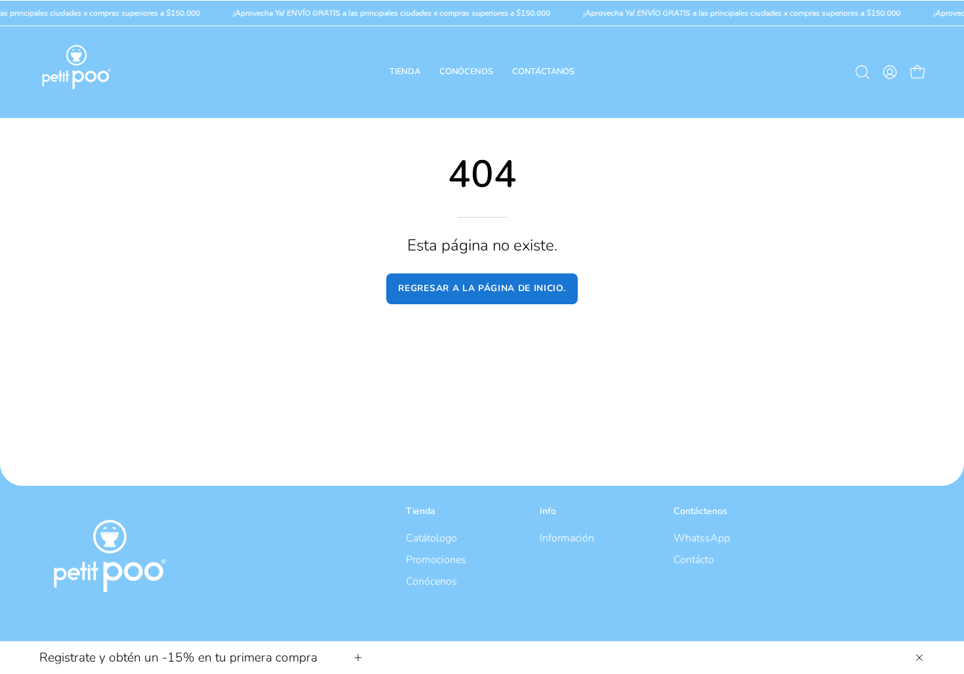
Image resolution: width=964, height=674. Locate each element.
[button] (862, 72)
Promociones (436, 559)
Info (548, 511)
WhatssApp (701, 537)
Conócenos (431, 581)
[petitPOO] (75, 72)
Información (567, 537)
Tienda (420, 511)
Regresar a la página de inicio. (481, 288)
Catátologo (431, 537)
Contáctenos (700, 511)
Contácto (693, 559)
